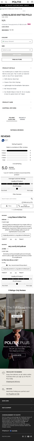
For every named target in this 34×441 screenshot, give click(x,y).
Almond (11, 41)
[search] (6, 2)
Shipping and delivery (13, 381)
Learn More (5, 26)
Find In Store (17, 59)
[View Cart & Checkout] (32, 2)
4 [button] (16, 11)
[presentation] (11, 118)
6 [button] (23, 11)
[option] (17, 9)
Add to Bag (17, 54)
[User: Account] (28, 2)
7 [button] (26, 11)
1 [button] (6, 11)
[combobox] (17, 50)
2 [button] (9, 11)
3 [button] (13, 11)
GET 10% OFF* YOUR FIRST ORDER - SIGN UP (17, 5)
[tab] (11, 118)
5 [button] (19, 11)
